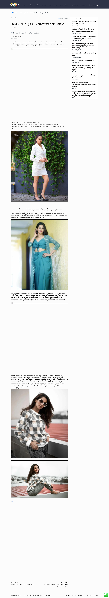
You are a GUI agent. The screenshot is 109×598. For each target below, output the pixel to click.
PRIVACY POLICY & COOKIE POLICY (76, 595)
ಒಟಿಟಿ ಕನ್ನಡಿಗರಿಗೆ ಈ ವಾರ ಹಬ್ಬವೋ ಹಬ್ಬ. (22, 583)
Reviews (43, 5)
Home (23, 5)
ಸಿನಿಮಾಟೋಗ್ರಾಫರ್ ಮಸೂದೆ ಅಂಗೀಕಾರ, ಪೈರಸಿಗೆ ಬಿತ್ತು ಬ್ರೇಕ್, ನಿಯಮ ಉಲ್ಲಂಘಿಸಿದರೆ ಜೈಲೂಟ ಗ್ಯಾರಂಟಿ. (84, 67)
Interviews (84, 5)
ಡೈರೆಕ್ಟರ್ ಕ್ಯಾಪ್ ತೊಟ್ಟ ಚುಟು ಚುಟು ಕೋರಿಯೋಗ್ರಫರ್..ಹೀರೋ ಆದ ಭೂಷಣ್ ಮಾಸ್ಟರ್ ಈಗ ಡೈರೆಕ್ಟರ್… (84, 84)
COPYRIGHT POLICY (92, 595)
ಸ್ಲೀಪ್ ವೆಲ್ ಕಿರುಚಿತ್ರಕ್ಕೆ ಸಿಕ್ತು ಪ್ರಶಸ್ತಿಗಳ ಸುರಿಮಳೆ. (83, 60)
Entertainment (53, 5)
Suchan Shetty (17, 36)
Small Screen (74, 5)
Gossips (36, 5)
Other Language (93, 5)
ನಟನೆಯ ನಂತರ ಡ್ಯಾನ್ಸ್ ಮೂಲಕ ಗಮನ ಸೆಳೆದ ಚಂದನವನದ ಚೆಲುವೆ (56, 584)
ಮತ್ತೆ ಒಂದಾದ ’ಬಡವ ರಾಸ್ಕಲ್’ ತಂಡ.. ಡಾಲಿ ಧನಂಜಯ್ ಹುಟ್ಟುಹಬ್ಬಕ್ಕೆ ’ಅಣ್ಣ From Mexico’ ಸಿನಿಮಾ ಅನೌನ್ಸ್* (83, 46)
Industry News (64, 5)
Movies (30, 5)
